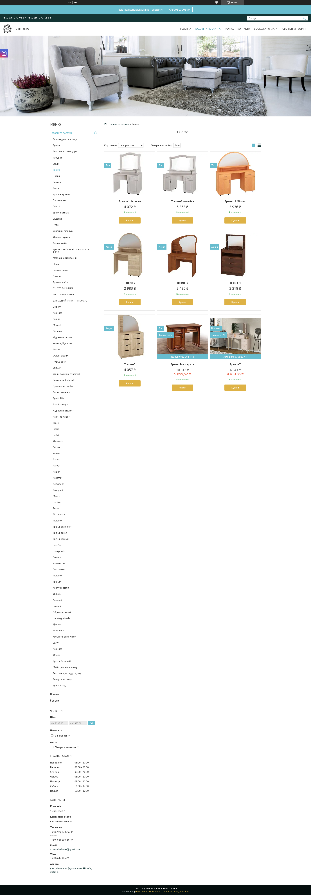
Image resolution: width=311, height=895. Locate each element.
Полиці (56, 176)
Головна (185, 28)
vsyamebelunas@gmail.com (65, 849)
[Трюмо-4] (235, 255)
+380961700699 (179, 9)
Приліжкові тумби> (63, 386)
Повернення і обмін (293, 28)
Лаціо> (56, 471)
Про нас (229, 28)
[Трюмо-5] (129, 336)
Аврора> (57, 600)
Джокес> (58, 441)
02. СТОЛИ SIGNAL (63, 288)
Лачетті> (57, 477)
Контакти (244, 28)
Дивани (57, 593)
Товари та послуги (206, 28)
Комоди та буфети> (64, 380)
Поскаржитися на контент (148, 891)
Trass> (56, 422)
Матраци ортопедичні (65, 257)
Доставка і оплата (265, 28)
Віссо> (56, 429)
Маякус (57, 496)
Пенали (57, 276)
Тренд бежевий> (62, 526)
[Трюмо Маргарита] (182, 336)
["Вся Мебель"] (7, 28)
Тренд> (57, 581)
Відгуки (54, 700)
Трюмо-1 (130, 282)
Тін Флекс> (59, 514)
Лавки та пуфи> (61, 416)
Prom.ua (172, 888)
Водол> (57, 306)
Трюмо (56, 169)
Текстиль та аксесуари (65, 151)
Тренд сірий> (60, 532)
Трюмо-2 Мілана (235, 201)
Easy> (56, 642)
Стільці (56, 206)
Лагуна (56, 459)
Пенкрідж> (59, 551)
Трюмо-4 (235, 282)
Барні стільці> (60, 404)
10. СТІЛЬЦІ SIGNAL (64, 294)
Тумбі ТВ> (58, 398)
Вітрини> (57, 331)
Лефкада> (58, 484)
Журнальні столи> (62, 337)
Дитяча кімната (61, 212)
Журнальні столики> (64, 410)
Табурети (58, 157)
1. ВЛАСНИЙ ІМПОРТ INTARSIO (70, 300)
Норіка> (57, 502)
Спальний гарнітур (63, 231)
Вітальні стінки (60, 270)
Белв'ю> (57, 545)
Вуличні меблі (60, 282)
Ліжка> (56, 349)
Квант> (56, 319)
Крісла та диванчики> (64, 636)
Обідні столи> (60, 355)
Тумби (56, 145)
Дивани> (57, 624)
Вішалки (57, 218)
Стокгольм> (59, 569)
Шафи (56, 264)
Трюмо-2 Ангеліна (182, 201)
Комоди (57, 182)
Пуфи (56, 224)
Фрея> (56, 655)
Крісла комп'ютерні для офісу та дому (71, 250)
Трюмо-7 (235, 364)
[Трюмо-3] (182, 255)
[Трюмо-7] (235, 336)
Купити (130, 220)
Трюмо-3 (182, 282)
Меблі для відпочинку (65, 667)
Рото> (56, 508)
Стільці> (57, 367)
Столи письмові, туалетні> (66, 374)
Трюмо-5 (130, 364)
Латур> (56, 465)
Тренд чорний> (61, 538)
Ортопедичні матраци (65, 139)
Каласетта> (59, 563)
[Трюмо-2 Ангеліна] (182, 173)
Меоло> (57, 325)
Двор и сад (59, 685)
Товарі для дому (62, 679)
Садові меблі (60, 243)
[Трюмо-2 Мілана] (235, 173)
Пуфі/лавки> (60, 361)
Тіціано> (57, 520)
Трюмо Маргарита (182, 364)
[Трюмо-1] (129, 255)
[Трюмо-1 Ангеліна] (129, 173)
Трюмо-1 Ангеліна (129, 201)
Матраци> (58, 630)
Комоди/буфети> (62, 343)
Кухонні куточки (61, 194)
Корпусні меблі (61, 587)
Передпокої (59, 200)
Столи (56, 163)
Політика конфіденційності (176, 891)
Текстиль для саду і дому (67, 673)
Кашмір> (57, 312)
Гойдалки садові (62, 612)
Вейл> (56, 435)
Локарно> (58, 490)
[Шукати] (304, 18)
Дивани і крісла (61, 237)
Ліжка (56, 188)
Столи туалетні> (61, 392)
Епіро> (56, 447)
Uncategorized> (61, 618)
